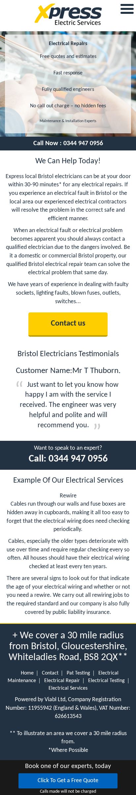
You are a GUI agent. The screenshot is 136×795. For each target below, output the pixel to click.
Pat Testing (78, 673)
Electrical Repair (62, 680)
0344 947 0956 (83, 143)
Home (27, 673)
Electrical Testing (106, 680)
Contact (50, 673)
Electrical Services (68, 688)
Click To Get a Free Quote (68, 781)
